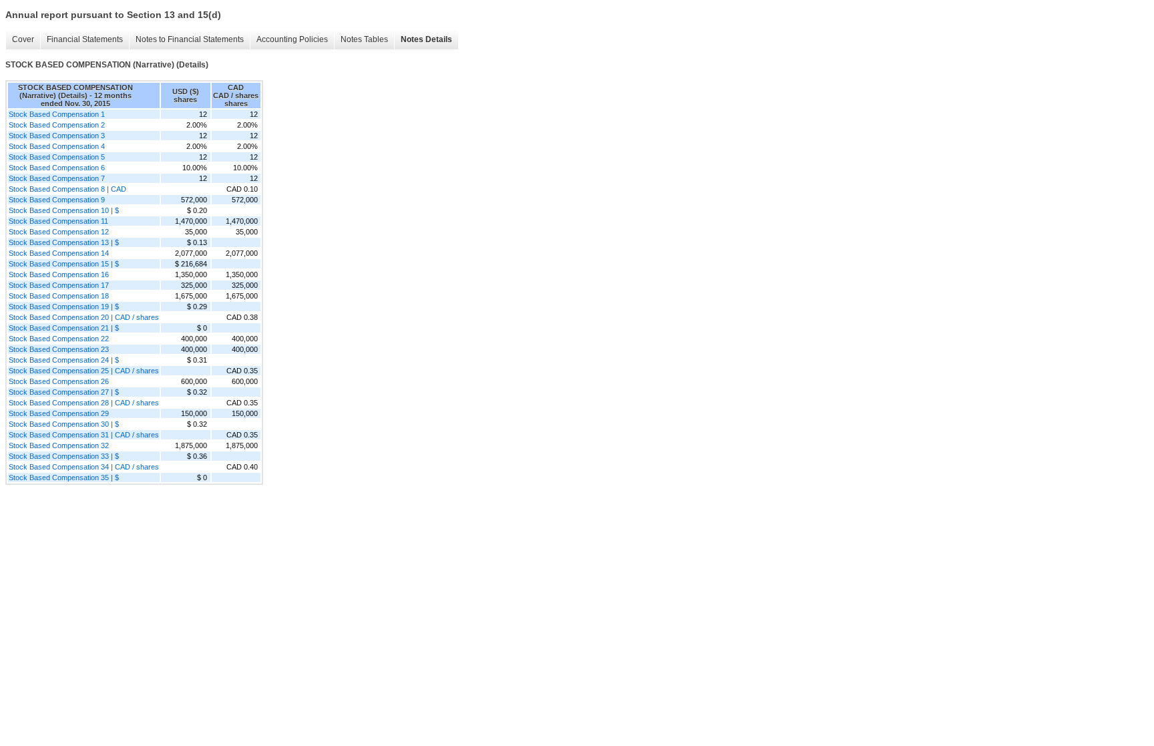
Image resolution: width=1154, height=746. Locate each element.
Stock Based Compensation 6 (57, 168)
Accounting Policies (292, 39)
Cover (23, 39)
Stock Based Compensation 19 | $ (64, 307)
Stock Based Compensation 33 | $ (64, 456)
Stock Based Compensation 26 (59, 381)
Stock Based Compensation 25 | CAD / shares (84, 371)
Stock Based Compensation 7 (57, 178)
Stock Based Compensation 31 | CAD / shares (84, 435)
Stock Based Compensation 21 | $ (64, 328)
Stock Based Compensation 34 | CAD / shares (84, 467)
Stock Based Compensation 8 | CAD (67, 189)
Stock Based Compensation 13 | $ (64, 242)
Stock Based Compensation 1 (57, 114)
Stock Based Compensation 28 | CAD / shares (84, 403)
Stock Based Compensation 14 (59, 253)
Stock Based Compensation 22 (59, 339)
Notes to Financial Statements (190, 39)
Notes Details (426, 39)
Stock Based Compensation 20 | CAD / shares (84, 317)
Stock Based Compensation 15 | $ (64, 264)
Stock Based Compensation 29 (59, 413)
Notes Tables (364, 39)
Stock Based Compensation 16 (59, 274)
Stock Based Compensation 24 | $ (64, 360)
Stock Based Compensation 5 (57, 157)
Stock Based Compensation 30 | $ (64, 424)
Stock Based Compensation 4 (57, 146)
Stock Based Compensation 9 (57, 200)
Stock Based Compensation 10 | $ (64, 210)
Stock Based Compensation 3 (57, 136)
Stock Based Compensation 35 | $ (64, 478)
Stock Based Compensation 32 (59, 445)
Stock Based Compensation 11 (58, 221)
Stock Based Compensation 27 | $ (64, 392)
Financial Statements (85, 39)
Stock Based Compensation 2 (57, 125)
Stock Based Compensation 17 (59, 285)
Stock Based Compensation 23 (59, 349)
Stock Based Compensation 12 (59, 232)
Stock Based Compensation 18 (59, 296)
